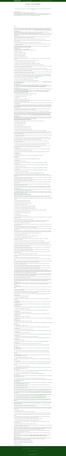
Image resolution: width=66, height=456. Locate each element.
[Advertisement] (33, 21)
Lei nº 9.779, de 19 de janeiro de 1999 (41, 91)
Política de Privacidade (40, 448)
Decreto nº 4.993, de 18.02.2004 (43, 283)
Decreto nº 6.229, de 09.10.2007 (41, 293)
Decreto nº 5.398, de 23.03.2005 (40, 151)
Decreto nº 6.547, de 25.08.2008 (18, 193)
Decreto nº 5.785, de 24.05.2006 (18, 385)
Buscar (33, 448)
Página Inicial (24, 448)
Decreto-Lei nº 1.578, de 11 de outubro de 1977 (23, 14)
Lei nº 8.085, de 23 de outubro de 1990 (43, 14)
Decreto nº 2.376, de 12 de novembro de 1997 (22, 86)
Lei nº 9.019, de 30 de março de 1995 (33, 80)
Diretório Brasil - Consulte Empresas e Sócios (33, 450)
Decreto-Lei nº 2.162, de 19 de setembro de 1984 (35, 76)
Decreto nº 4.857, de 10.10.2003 (20, 289)
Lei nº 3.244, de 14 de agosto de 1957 (46, 75)
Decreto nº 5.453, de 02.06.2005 (38, 162)
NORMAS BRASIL (17, 0)
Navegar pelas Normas (29, 448)
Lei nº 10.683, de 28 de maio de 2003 (35, 15)
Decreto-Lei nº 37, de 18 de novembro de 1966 (26, 91)
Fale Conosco (35, 448)
